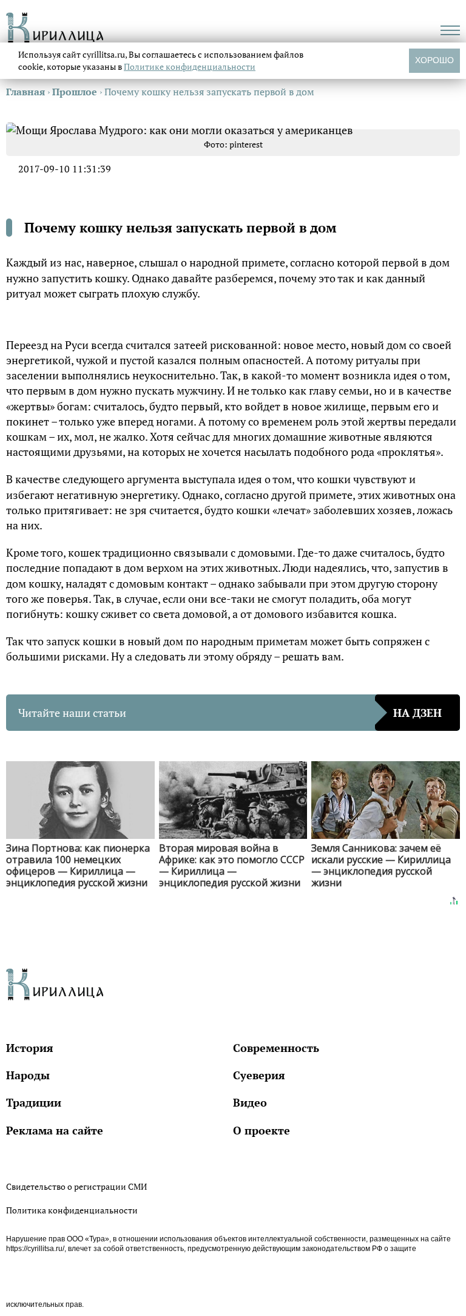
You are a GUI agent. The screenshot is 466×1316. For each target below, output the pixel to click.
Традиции (33, 1102)
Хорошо (434, 60)
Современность (276, 1047)
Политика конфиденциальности (72, 1210)
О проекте (261, 1130)
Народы (28, 1075)
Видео (250, 1102)
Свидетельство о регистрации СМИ (76, 1186)
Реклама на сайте (54, 1130)
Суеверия (259, 1075)
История (29, 1047)
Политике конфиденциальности (189, 66)
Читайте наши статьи (230, 712)
